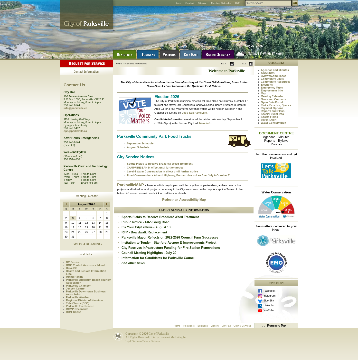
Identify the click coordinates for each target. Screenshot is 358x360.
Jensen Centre (75, 288)
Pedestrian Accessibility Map (184, 199)
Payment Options (272, 108)
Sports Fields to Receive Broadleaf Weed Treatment (160, 163)
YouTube (269, 310)
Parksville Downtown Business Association (86, 293)
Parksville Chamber (78, 285)
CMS (237, 3)
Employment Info (272, 90)
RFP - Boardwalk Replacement (144, 232)
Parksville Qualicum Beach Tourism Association (88, 281)
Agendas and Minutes (275, 70)
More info (205, 123)
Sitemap (202, 3)
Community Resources (275, 81)
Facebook (269, 290)
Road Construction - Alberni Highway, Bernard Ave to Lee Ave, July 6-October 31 (179, 175)
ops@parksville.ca (75, 131)
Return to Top (276, 325)
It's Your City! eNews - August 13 (146, 227)
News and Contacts (273, 99)
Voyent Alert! (269, 119)
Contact (189, 3)
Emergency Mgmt (272, 87)
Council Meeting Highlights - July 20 (149, 253)
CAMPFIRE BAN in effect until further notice (155, 167)
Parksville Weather (77, 297)
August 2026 (86, 204)
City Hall (226, 325)
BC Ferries (72, 262)
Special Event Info (272, 113)
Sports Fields (269, 116)
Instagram (269, 295)
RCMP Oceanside (77, 309)
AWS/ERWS (268, 72)
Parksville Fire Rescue (80, 306)
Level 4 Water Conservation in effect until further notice (162, 171)
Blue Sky (269, 300)
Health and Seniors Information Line (86, 272)
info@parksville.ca (75, 108)
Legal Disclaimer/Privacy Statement (142, 341)
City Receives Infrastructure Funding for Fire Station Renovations (171, 248)
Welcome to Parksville (135, 63)
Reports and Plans (272, 111)
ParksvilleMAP (131, 185)
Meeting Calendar (221, 3)
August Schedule (138, 147)
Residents (189, 325)
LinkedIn (268, 305)
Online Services (242, 325)
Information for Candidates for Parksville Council (159, 258)
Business (203, 325)
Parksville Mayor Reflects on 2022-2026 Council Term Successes (170, 237)
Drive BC (71, 268)
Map (263, 93)
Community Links (272, 78)
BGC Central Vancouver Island (85, 265)
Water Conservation (273, 122)
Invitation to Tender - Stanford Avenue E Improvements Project (169, 242)
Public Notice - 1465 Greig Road (146, 222)
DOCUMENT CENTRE (276, 133)
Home (178, 3)
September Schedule (140, 143)
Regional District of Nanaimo (84, 300)
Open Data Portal (272, 102)
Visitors (215, 325)
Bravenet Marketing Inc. (174, 337)
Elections (267, 84)
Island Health (74, 276)
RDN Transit (73, 311)
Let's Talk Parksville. (194, 112)
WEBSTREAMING (88, 244)
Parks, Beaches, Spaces (276, 105)
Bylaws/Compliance (273, 75)
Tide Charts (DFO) (77, 303)
